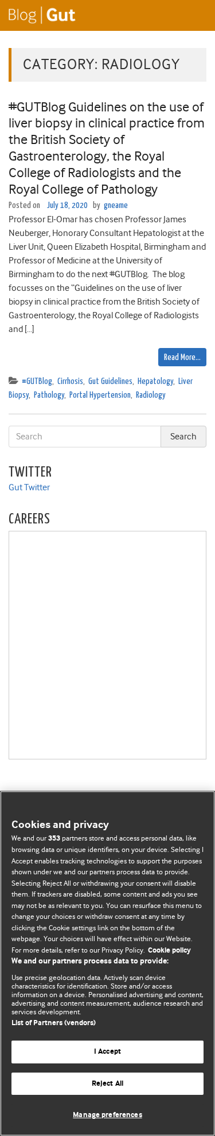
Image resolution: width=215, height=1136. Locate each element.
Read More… (182, 357)
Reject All (107, 1083)
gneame (116, 205)
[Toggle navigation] (192, 15)
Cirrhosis (70, 381)
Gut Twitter (29, 487)
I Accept (107, 1051)
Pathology (49, 395)
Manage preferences (107, 1115)
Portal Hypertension (100, 395)
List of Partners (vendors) (53, 1023)
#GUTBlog (37, 381)
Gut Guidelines (110, 381)
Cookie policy (169, 950)
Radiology (151, 395)
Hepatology (155, 381)
